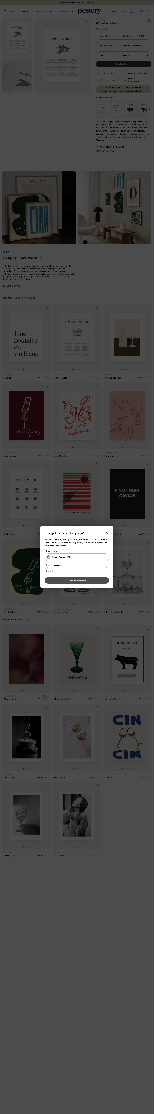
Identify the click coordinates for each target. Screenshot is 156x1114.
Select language (54, 564)
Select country (53, 551)
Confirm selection (77, 580)
